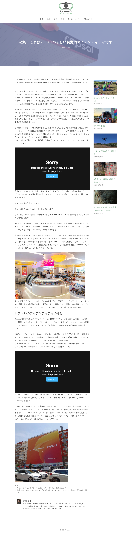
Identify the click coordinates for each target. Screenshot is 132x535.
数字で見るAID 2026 (101, 126)
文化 (62, 19)
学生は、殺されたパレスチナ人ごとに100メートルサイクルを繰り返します (41, 488)
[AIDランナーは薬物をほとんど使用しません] (105, 174)
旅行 (55, 19)
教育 (41, 19)
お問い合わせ (87, 19)
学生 (48, 19)
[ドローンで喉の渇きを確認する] (105, 146)
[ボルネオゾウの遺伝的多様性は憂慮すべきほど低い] (105, 202)
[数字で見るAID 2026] (105, 121)
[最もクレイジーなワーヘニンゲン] (105, 93)
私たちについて (73, 19)
